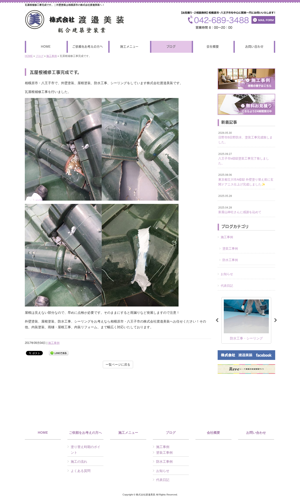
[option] (246, 320)
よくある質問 (80, 471)
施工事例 (51, 56)
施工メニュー (128, 432)
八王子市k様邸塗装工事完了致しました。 (243, 158)
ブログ (39, 56)
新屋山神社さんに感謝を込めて (239, 210)
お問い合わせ (256, 432)
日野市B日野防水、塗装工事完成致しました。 (245, 137)
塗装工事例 (230, 248)
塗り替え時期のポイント (85, 449)
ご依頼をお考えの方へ (85, 432)
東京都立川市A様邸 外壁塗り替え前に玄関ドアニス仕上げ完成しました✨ (245, 179)
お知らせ (227, 274)
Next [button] (275, 320)
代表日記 (227, 285)
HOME (29, 56)
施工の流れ (79, 461)
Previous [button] (217, 320)
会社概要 (213, 432)
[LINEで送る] (58, 353)
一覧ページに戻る (118, 364)
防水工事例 (230, 260)
